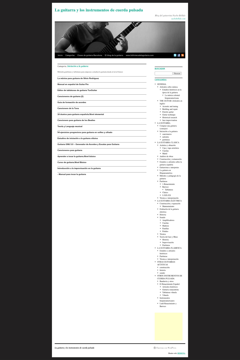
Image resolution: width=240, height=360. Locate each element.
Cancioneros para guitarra (70, 150)
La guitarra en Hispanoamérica (166, 171)
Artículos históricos (170, 286)
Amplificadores (168, 220)
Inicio (60, 55)
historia (163, 270)
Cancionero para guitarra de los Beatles (76, 120)
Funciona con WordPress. (166, 348)
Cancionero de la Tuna (68, 108)
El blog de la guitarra (114, 55)
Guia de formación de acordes (72, 102)
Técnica (163, 234)
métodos (165, 137)
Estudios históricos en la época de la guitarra (171, 91)
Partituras (163, 181)
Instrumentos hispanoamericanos (167, 299)
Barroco (165, 186)
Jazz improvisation (169, 120)
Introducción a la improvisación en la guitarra (79, 168)
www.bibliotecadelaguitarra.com (140, 55)
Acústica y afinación (168, 145)
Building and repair (170, 109)
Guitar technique (168, 114)
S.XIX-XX (166, 195)
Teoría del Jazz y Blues (169, 236)
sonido (162, 273)
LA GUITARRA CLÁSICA (168, 142)
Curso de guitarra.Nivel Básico (72, 162)
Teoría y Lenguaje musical (70, 126)
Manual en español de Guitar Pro (73, 84)
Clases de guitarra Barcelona (89, 55)
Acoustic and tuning (170, 106)
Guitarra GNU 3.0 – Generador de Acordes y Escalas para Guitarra (88, 144)
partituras (166, 139)
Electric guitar (168, 112)
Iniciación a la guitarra (169, 131)
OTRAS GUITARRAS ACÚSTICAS (166, 263)
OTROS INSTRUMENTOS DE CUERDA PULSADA (169, 277)
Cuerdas (165, 150)
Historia (163, 214)
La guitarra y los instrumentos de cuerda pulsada (99, 10)
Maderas (165, 225)
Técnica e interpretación (169, 198)
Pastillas (165, 228)
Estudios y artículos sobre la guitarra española (171, 163)
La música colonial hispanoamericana (172, 96)
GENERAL (161, 84)
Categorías (70, 55)
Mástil (164, 153)
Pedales (165, 231)
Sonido (162, 217)
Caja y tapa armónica (170, 148)
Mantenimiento (168, 206)
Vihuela (165, 295)
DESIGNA (181, 353)
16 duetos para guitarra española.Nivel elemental (81, 114)
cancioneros (167, 134)
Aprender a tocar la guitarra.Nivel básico (77, 156)
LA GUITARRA (163, 123)
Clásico (165, 192)
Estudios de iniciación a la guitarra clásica (78, 138)
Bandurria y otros (166, 281)
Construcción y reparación (170, 203)
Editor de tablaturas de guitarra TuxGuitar (77, 90)
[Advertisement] (168, 326)
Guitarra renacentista (170, 289)
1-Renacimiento (168, 184)
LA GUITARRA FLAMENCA (169, 248)
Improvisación (168, 242)
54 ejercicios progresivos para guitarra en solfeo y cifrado (85, 132)
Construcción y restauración (171, 159)
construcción (165, 267)
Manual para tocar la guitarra (72, 174)
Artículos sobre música (169, 87)
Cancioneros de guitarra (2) (70, 96)
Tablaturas (169, 189)
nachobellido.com (178, 18)
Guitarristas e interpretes (169, 167)
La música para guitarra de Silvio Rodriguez (78, 78)
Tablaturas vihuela (169, 292)
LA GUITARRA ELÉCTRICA (169, 200)
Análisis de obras (166, 156)
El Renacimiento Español (170, 284)
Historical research (169, 117)
